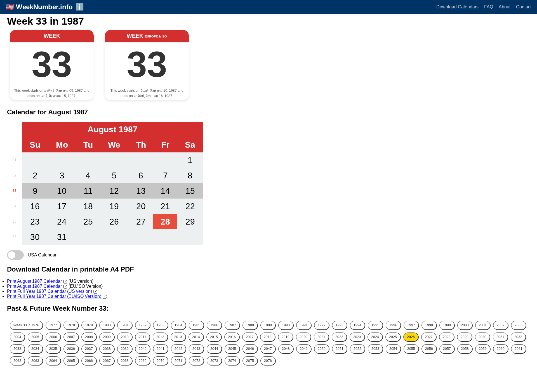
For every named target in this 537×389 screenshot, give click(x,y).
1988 (250, 325)
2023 (357, 337)
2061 (518, 349)
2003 (518, 325)
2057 (447, 349)
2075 (250, 361)
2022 (339, 337)
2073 (214, 361)
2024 (375, 337)
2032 (518, 337)
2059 (483, 349)
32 (15, 175)
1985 (196, 325)
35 (15, 221)
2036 (71, 349)
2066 (89, 361)
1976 (26, 325)
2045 (232, 349)
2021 (321, 337)
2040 (143, 349)
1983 (160, 325)
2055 (411, 349)
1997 (411, 325)
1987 (232, 325)
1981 (125, 325)
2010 (125, 337)
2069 (143, 361)
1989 (268, 325)
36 (15, 237)
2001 (483, 325)
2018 (268, 337)
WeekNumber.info (44, 7)
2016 (232, 337)
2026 (411, 337)
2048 (286, 349)
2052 (357, 349)
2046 (250, 349)
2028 (447, 337)
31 (15, 160)
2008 (89, 337)
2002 (501, 325)
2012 (160, 337)
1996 (393, 325)
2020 (303, 337)
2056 (429, 349)
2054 (393, 349)
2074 (232, 361)
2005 (35, 337)
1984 (178, 325)
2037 (89, 349)
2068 (125, 361)
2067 (107, 361)
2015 (214, 337)
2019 (285, 337)
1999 (447, 325)
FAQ (488, 6)
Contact (523, 6)
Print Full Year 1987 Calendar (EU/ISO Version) (54, 296)
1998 (429, 325)
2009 (107, 337)
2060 (501, 349)
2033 (17, 349)
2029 (464, 337)
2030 (482, 337)
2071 (178, 361)
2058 (465, 349)
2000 (465, 325)
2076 (268, 361)
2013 (178, 337)
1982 (143, 325)
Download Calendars (457, 6)
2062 (17, 361)
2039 (125, 349)
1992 (322, 325)
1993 (339, 325)
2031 (500, 337)
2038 (107, 349)
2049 (304, 349)
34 (15, 206)
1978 (71, 325)
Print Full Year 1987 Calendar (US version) (50, 291)
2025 (393, 337)
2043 (196, 349)
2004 (17, 337)
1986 (214, 325)
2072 (196, 361)
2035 (53, 349)
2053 (375, 349)
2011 (142, 337)
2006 (53, 337)
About (504, 6)
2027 (429, 337)
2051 (339, 349)
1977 (53, 325)
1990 (286, 325)
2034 (35, 349)
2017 (250, 337)
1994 (357, 325)
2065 (71, 361)
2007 (71, 337)
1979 (89, 325)
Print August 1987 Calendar (34, 281)
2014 (196, 337)
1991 (304, 325)
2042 (178, 349)
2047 (268, 349)
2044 (214, 349)
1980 (107, 325)
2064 (53, 361)
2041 (160, 349)
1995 (375, 325)
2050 (322, 349)
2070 (160, 361)
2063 (35, 361)
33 (15, 191)
